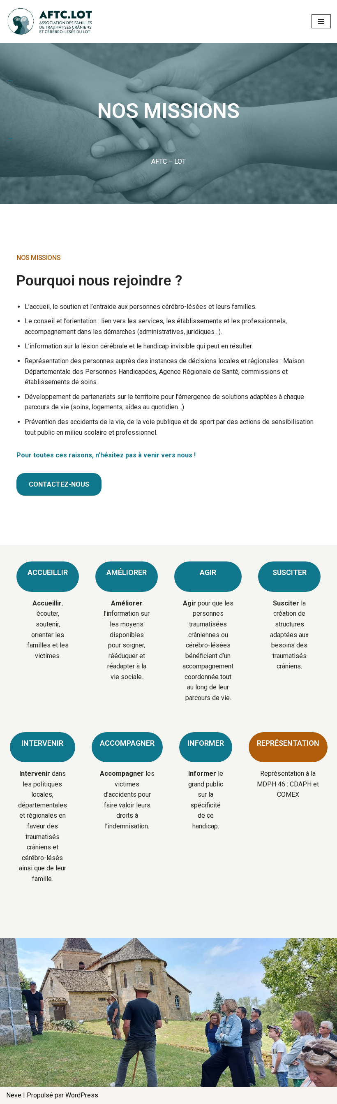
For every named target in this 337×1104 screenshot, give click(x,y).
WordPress (81, 1095)
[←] (51, 21)
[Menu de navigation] (321, 21)
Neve (13, 1095)
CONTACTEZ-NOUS (59, 484)
